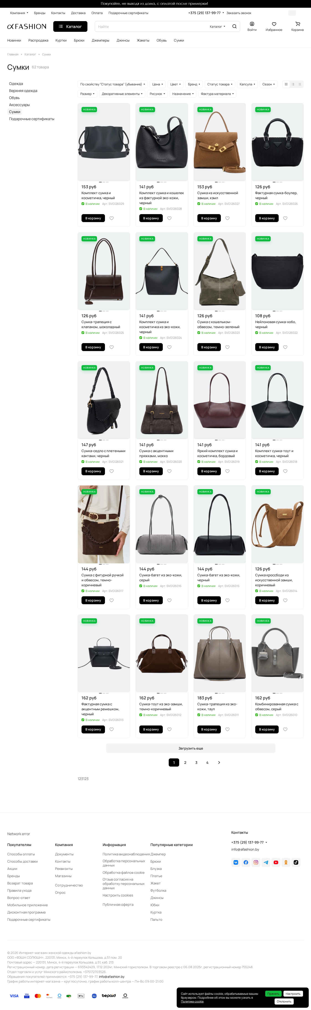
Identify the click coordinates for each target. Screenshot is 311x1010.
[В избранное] (111, 218)
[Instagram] (255, 862)
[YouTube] (275, 862)
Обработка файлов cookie (124, 872)
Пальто (156, 919)
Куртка (155, 912)
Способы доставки (22, 861)
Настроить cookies (118, 895)
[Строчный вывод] (293, 84)
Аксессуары (19, 104)
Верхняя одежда (23, 90)
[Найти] (234, 26)
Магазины (63, 876)
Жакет (155, 883)
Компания (64, 844)
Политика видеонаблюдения (126, 854)
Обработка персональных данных (124, 863)
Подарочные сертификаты (31, 118)
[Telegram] (265, 862)
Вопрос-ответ (18, 897)
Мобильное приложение (27, 905)
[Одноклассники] (286, 862)
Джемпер (158, 854)
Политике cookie (192, 1001)
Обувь (14, 97)
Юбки (154, 905)
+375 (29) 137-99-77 (204, 13)
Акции (12, 868)
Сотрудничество (69, 885)
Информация (114, 844)
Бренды (13, 876)
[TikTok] (296, 862)
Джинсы (156, 897)
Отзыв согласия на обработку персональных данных (124, 883)
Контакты (62, 861)
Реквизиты (64, 868)
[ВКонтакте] (235, 862)
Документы (64, 854)
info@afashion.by (245, 849)
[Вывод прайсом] (299, 84)
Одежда (16, 83)
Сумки (14, 111)
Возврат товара (20, 883)
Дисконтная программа (26, 912)
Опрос (60, 892)
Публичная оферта (118, 904)
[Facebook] (245, 862)
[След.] (219, 762)
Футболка (158, 890)
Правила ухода (19, 890)
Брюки (155, 861)
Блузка (156, 868)
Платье (156, 876)
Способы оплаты (21, 854)
